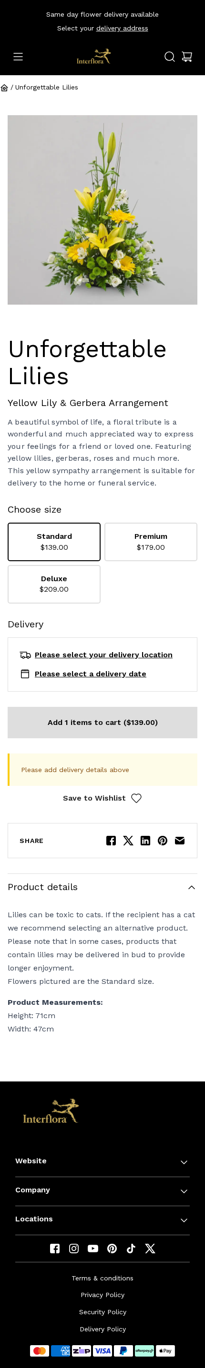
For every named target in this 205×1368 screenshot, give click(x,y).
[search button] (169, 56)
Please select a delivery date (90, 673)
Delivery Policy (103, 1329)
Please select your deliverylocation (104, 654)
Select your (102, 28)
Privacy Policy (102, 1295)
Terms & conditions (102, 1278)
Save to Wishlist (94, 798)
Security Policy (102, 1312)
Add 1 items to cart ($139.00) (103, 722)
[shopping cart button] (187, 56)
